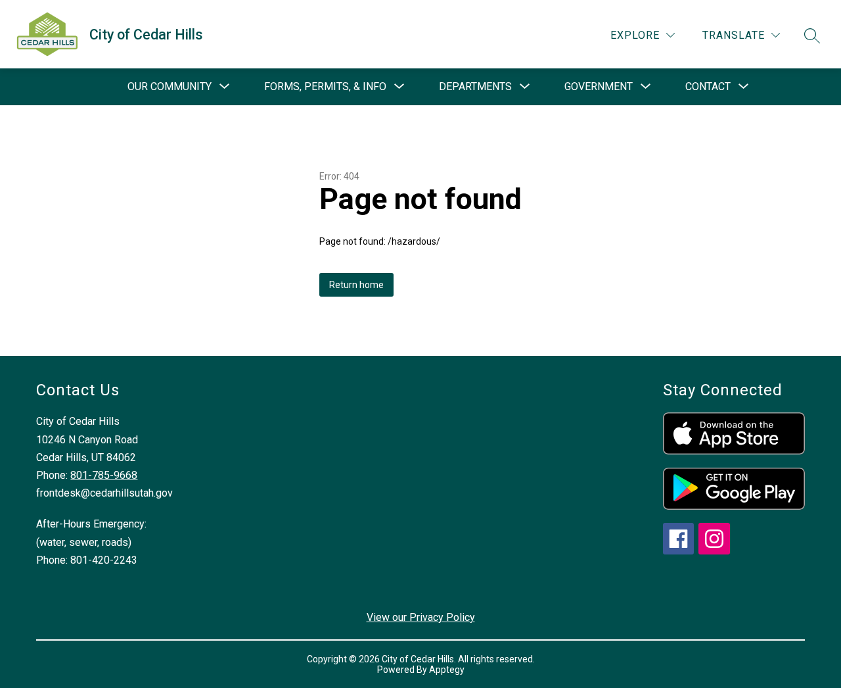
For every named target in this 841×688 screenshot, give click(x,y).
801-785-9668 (103, 475)
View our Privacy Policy (421, 617)
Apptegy (447, 669)
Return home (356, 285)
